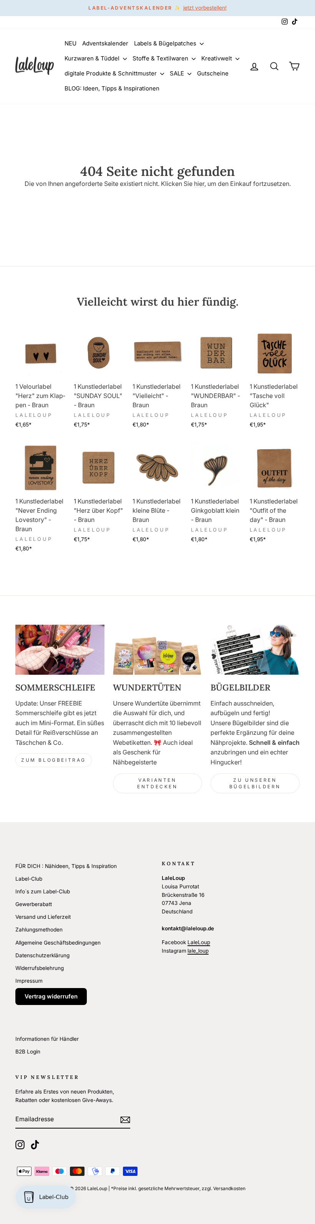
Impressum (29, 981)
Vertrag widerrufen (51, 996)
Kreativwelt (217, 58)
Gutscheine (213, 73)
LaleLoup (198, 942)
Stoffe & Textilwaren (161, 58)
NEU (70, 43)
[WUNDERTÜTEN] (157, 650)
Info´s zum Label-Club (42, 891)
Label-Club (28, 879)
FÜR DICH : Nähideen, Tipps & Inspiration (66, 866)
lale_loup (198, 951)
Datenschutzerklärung (42, 955)
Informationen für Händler (47, 1039)
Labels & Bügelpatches (166, 43)
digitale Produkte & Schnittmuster (111, 73)
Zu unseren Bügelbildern (255, 783)
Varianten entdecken (157, 783)
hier (199, 183)
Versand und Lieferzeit (43, 917)
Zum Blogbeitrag (53, 760)
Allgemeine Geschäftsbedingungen (58, 943)
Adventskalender (105, 43)
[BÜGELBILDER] (255, 650)
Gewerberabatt (33, 904)
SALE (178, 73)
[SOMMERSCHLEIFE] (59, 650)
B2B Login (27, 1051)
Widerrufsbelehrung (39, 968)
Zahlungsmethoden (39, 929)
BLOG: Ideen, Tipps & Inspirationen (112, 88)
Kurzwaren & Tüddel (93, 58)
